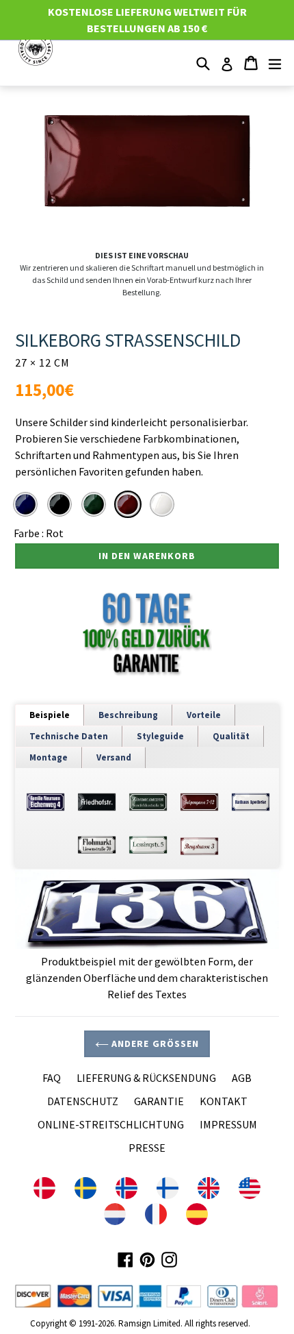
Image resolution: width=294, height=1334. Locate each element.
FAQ (51, 1078)
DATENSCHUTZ (82, 1101)
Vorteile (204, 715)
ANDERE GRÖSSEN (154, 1043)
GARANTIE (159, 1101)
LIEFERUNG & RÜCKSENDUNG (146, 1078)
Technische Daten (68, 736)
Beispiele (49, 715)
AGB (242, 1078)
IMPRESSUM (228, 1124)
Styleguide (160, 736)
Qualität (231, 736)
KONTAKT (224, 1101)
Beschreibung (128, 715)
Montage (48, 757)
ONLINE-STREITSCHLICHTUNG (111, 1124)
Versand (113, 757)
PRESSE (147, 1147)
